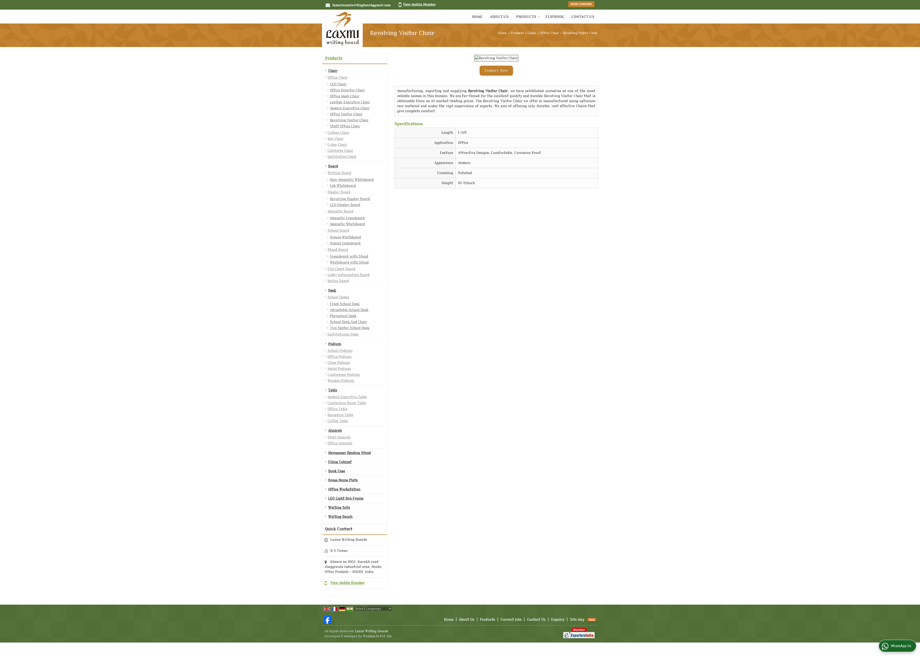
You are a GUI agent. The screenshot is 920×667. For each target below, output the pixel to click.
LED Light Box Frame (345, 498)
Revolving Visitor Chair (349, 120)
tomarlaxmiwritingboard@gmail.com (361, 5)
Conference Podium (344, 375)
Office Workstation (344, 489)
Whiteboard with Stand (349, 262)
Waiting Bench (340, 517)
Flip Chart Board (341, 269)
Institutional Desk (343, 334)
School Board (338, 230)
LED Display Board (345, 205)
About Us (499, 17)
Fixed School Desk (345, 304)
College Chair (338, 133)
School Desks (338, 297)
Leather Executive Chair (350, 102)
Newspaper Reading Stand (349, 453)
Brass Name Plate (343, 480)
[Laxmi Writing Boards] (342, 29)
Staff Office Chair (345, 126)
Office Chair (549, 33)
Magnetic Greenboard (347, 218)
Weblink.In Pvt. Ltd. (377, 636)
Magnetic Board (340, 211)
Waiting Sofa (339, 507)
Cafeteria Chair (340, 151)
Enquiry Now (496, 70)
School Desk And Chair (348, 322)
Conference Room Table (347, 403)
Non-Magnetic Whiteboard (352, 180)
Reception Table (340, 415)
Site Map (577, 619)
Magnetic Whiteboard (347, 224)
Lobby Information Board (349, 275)
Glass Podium (339, 363)
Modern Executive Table (347, 397)
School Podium (340, 351)
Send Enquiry (581, 4)
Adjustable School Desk (349, 310)
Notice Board (338, 281)
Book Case (336, 471)
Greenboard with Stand (349, 256)
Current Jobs (511, 619)
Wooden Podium (341, 381)
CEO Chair (338, 84)
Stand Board (338, 250)
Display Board (339, 192)
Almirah (335, 430)
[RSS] (592, 619)
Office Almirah (340, 443)
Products (526, 17)
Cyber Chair (337, 145)
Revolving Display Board (350, 199)
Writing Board (339, 173)
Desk (332, 290)
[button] (419, 4)
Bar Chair (336, 139)
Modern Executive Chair (349, 108)
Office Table (337, 409)
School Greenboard (345, 243)
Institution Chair (342, 157)
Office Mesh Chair (344, 96)
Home (477, 17)
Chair (532, 33)
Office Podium (339, 357)
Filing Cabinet (340, 462)
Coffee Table (338, 421)
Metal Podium (339, 369)
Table (332, 390)
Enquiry (557, 619)
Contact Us (582, 17)
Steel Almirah (339, 437)
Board (333, 166)
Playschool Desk (343, 316)
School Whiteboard (345, 237)
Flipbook (555, 17)
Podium (334, 344)
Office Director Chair (347, 90)
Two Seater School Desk (349, 328)
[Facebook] (327, 619)
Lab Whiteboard (343, 186)
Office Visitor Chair (346, 114)
